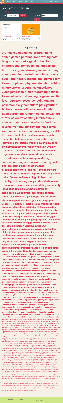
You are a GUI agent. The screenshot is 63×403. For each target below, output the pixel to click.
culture (45, 139)
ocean (4, 290)
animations (18, 265)
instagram (4, 374)
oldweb (56, 210)
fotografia (25, 302)
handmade (45, 367)
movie (31, 216)
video (50, 109)
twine (55, 323)
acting (21, 321)
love (5, 100)
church (8, 374)
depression (48, 355)
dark (47, 295)
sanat (7, 369)
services (44, 329)
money (19, 235)
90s (49, 146)
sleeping (37, 244)
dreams (24, 256)
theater (52, 319)
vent (46, 317)
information (19, 222)
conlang (4, 366)
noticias (29, 373)
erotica (58, 361)
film (57, 79)
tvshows (32, 238)
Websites (9, 1)
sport (24, 166)
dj (20, 327)
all (10, 250)
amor (51, 290)
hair (56, 350)
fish (12, 254)
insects (29, 334)
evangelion (46, 378)
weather (16, 338)
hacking (36, 203)
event (56, 334)
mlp (40, 219)
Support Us (31, 1)
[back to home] (3, 2)
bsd (25, 343)
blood (16, 376)
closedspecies (42, 359)
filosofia (19, 376)
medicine (35, 267)
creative (39, 216)
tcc (49, 341)
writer (41, 361)
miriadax (10, 383)
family (49, 273)
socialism (49, 338)
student (20, 317)
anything (6, 235)
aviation (47, 354)
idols (53, 376)
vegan (37, 380)
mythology (6, 284)
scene (28, 185)
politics (54, 92)
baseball (50, 329)
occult (45, 241)
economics (35, 341)
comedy (49, 192)
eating (7, 348)
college (41, 325)
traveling (5, 292)
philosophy (22, 83)
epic (39, 338)
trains (28, 325)
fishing (10, 345)
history (21, 79)
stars (34, 295)
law (12, 297)
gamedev (48, 96)
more (42, 378)
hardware (31, 336)
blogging (48, 100)
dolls (41, 247)
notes (51, 362)
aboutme (14, 173)
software (7, 162)
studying (30, 290)
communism (15, 302)
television (17, 250)
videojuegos (32, 96)
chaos (28, 371)
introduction (23, 281)
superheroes (22, 364)
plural (24, 347)
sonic (49, 177)
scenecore (20, 304)
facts (18, 380)
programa (4, 352)
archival (38, 388)
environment (39, 323)
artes (55, 329)
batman (28, 366)
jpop (10, 321)
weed (26, 336)
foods (30, 299)
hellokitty (36, 314)
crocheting (29, 357)
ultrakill (49, 369)
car (30, 314)
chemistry (16, 321)
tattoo (3, 359)
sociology (44, 340)
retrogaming (56, 327)
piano (53, 284)
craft (8, 297)
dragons (40, 281)
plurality (24, 327)
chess (13, 273)
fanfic (9, 262)
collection (16, 327)
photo (17, 254)
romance (6, 254)
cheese (26, 383)
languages (8, 189)
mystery (44, 270)
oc (47, 113)
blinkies (52, 228)
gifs (14, 295)
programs (4, 367)
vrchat (3, 378)
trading (44, 334)
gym (4, 262)
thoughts (44, 206)
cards (12, 362)
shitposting (8, 355)
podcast (5, 309)
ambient (18, 352)
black (9, 380)
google (33, 378)
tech (21, 92)
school (36, 100)
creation (20, 350)
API (52, 399)
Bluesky (21, 399)
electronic (26, 319)
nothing (45, 232)
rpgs (11, 309)
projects (6, 241)
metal (23, 169)
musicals (22, 284)
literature (8, 83)
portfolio (29, 74)
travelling (50, 312)
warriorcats (50, 334)
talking (56, 359)
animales (15, 334)
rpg (50, 173)
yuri (3, 265)
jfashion (48, 287)
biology (30, 210)
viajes (50, 376)
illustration (33, 109)
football (30, 150)
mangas (4, 343)
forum (8, 338)
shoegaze (25, 367)
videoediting (23, 334)
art (5, 39)
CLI (46, 399)
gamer (10, 334)
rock (15, 181)
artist (23, 158)
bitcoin (21, 338)
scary (58, 348)
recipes (48, 292)
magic (46, 216)
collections (41, 381)
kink (33, 383)
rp (54, 287)
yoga (29, 327)
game (21, 70)
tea (36, 321)
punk (43, 146)
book (45, 219)
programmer (21, 332)
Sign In (57, 1)
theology (52, 354)
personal (27, 57)
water (16, 357)
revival (44, 374)
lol (57, 297)
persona (4, 334)
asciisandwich (7, 38)
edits (48, 388)
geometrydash (39, 383)
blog (5, 61)
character (42, 364)
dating (55, 381)
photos (53, 196)
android (32, 321)
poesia (43, 355)
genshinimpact (16, 359)
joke (2, 383)
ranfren (19, 390)
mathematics (31, 279)
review (8, 367)
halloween (19, 347)
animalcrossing (22, 381)
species (53, 369)
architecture (8, 213)
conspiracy (49, 348)
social (49, 203)
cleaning (10, 347)
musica (43, 70)
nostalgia (37, 122)
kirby (28, 347)
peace (17, 388)
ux (24, 366)
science (47, 87)
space (10, 135)
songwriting (4, 376)
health (50, 135)
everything (39, 185)
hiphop (28, 297)
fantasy (7, 109)
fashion (45, 61)
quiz (3, 371)
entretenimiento (26, 385)
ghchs (15, 284)
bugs (45, 235)
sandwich (8, 39)
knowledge (42, 348)
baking (43, 143)
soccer (10, 210)
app (12, 267)
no (28, 292)
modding (6, 273)
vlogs (13, 364)
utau (53, 302)
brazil (3, 350)
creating (30, 359)
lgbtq (5, 173)
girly (24, 325)
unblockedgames (17, 378)
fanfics (33, 362)
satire (13, 376)
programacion (31, 87)
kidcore (54, 348)
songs (40, 302)
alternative (7, 222)
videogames (24, 52)
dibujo (39, 369)
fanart (13, 177)
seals (27, 364)
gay (51, 200)
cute (5, 79)
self (26, 388)
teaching (48, 279)
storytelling (19, 206)
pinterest (39, 304)
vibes (37, 371)
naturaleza (30, 387)
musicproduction (24, 362)
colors (20, 345)
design (50, 65)
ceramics (54, 355)
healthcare (25, 345)
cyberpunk (36, 200)
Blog (49, 399)
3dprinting (38, 336)
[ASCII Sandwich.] (12, 29)
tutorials (42, 362)
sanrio (16, 166)
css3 (35, 383)
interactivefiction (36, 381)
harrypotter (21, 357)
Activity (20, 1)
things (51, 317)
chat (4, 225)
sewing (23, 181)
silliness (21, 385)
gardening (17, 113)
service (31, 348)
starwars (50, 323)
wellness (21, 354)
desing (34, 380)
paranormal (46, 297)
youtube (51, 105)
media (21, 131)
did (21, 355)
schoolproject (44, 357)
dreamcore (46, 284)
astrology (41, 259)
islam (47, 380)
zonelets (47, 302)
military (9, 376)
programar (5, 336)
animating (54, 374)
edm (8, 343)
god (3, 321)
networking (38, 355)
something (22, 383)
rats (59, 352)
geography (27, 307)
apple (57, 371)
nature (6, 87)
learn (37, 347)
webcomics (24, 192)
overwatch (22, 380)
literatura (55, 314)
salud (31, 338)
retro (11, 100)
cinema (22, 146)
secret (16, 390)
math (5, 139)
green (12, 338)
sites (19, 355)
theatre (14, 241)
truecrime (4, 341)
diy (54, 146)
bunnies (53, 295)
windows (36, 270)
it (38, 206)
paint (22, 390)
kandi (3, 338)
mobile (37, 361)
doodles (13, 369)
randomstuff (10, 378)
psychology (9, 154)
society (54, 361)
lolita (6, 323)
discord (53, 213)
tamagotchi (15, 383)
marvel (49, 259)
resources (10, 281)
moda (24, 216)
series (35, 146)
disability (29, 378)
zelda (53, 378)
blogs (45, 200)
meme (47, 267)
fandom (50, 122)
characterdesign (14, 290)
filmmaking (45, 307)
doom (47, 332)
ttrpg (18, 189)
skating (34, 327)
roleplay (7, 181)
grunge (25, 314)
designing (6, 314)
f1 (24, 321)
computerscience (39, 332)
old (59, 323)
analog (30, 341)
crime (47, 376)
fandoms (39, 210)
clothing (22, 219)
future (56, 376)
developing (23, 387)
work (55, 251)
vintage (6, 200)
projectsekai (31, 390)
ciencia (31, 385)
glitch (8, 361)
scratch (54, 321)
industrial (36, 376)
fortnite (12, 287)
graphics (7, 150)
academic (49, 361)
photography (11, 65)
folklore (37, 362)
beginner (18, 387)
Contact (42, 400)
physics (23, 228)
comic (40, 113)
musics (54, 371)
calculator (35, 374)
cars (36, 131)
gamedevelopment (11, 247)
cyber (27, 329)
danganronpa (20, 297)
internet (41, 118)
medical (9, 340)
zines (21, 185)
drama (28, 340)
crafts (19, 118)
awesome (5, 319)
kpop (12, 79)
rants (56, 354)
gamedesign (30, 276)
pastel (46, 325)
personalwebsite (10, 228)
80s (3, 323)
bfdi (53, 297)
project (39, 213)
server (37, 366)
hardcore (45, 345)
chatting (4, 340)
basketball (7, 206)
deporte (32, 323)
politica (13, 390)
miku (14, 336)
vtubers (33, 325)
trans (40, 169)
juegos (20, 232)
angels (35, 343)
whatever (5, 327)
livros (6, 321)
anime (6, 57)
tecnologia (26, 244)
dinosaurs (18, 314)
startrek (3, 369)
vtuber (56, 203)
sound (39, 340)
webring (50, 387)
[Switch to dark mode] (61, 1)
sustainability (41, 354)
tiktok (13, 340)
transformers (13, 319)
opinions (20, 388)
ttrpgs (29, 222)
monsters (50, 340)
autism (48, 247)
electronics (40, 189)
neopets (3, 385)
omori (41, 317)
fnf (39, 284)
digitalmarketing (29, 352)
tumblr (51, 332)
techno (35, 338)
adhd (31, 374)
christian (15, 350)
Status (56, 399)
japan (53, 216)
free (42, 267)
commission (51, 373)
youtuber (41, 373)
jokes (45, 388)
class (23, 376)
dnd (4, 166)
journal (7, 127)
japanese (41, 238)
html (28, 92)
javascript (33, 196)
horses (10, 327)
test (4, 135)
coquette (21, 273)
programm (6, 383)
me (15, 162)
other (55, 247)
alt (37, 295)
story (31, 181)
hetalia (38, 357)
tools (4, 317)
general (43, 352)
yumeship (5, 329)
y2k (52, 113)
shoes (14, 347)
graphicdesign (10, 169)
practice (34, 367)
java (9, 341)
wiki (34, 259)
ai (3, 118)
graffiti (3, 355)
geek (36, 369)
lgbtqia (57, 336)
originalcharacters (21, 200)
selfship (54, 364)
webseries (51, 350)
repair (58, 381)
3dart (45, 361)
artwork (16, 343)
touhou (22, 279)
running (48, 299)
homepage (4, 347)
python (5, 276)
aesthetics (38, 192)
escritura (16, 367)
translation (14, 332)
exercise (43, 380)
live (51, 364)
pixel (4, 297)
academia (32, 347)
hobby (34, 287)
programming (42, 52)
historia (58, 319)
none (47, 309)
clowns (23, 323)
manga (6, 74)
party (6, 378)
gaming (34, 61)
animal (8, 371)
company (38, 367)
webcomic (9, 131)
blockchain (51, 367)
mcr (55, 325)
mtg (34, 366)
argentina (8, 388)
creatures (51, 381)
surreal (35, 354)
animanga (53, 341)
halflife (24, 388)
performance (14, 366)
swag (25, 299)
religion (34, 173)
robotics (23, 309)
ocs (38, 74)
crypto (30, 241)
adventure (20, 287)
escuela (38, 329)
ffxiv (26, 304)
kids (46, 366)
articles (29, 367)
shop (14, 219)
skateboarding (46, 262)
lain (32, 262)
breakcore (6, 302)
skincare (51, 336)
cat (29, 146)
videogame (9, 92)
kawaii (26, 122)
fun (33, 83)
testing (12, 232)
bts (12, 314)
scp (26, 376)
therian (21, 336)
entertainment (50, 181)
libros (25, 251)
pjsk (53, 292)
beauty (44, 196)
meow (24, 295)
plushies (55, 299)
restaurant (15, 345)
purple (39, 343)
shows (21, 150)
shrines (3, 362)
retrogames (4, 354)
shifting (40, 385)
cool (20, 177)
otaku (47, 352)
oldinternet (19, 373)
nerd (10, 336)
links (35, 284)
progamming (7, 312)
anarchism (33, 319)
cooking (29, 118)
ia (6, 373)
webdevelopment (16, 276)
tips (26, 387)
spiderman (42, 366)
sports (16, 87)
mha (50, 378)
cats (54, 57)
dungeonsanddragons (47, 383)
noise (35, 299)
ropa (36, 340)
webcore (6, 203)
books (24, 61)
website (33, 143)
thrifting (50, 345)
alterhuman (51, 357)
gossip (17, 381)
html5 (45, 244)
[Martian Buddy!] (31, 29)
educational (11, 317)
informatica (54, 219)
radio (54, 222)
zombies (9, 387)
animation (38, 65)
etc (17, 143)
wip (51, 235)
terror (24, 350)
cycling (52, 359)
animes (22, 241)
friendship (36, 348)
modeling (41, 341)
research (6, 238)
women (55, 352)
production (48, 304)
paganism (38, 378)
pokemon (8, 105)
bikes (42, 369)
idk (44, 109)
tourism (12, 348)
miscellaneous (42, 387)
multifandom (46, 381)
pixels (15, 279)
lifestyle (39, 166)
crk (42, 367)
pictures (19, 307)
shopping (32, 219)
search (3, 348)
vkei (31, 292)
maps (26, 341)
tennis (22, 352)
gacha (7, 357)
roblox (55, 83)
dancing (16, 262)
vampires (48, 251)
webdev (48, 321)
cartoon (48, 265)
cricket (52, 347)
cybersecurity (31, 235)
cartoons (19, 109)
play (32, 366)
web (19, 100)
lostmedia (12, 371)
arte (14, 70)
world (46, 341)
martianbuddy (26, 38)
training (27, 374)
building (56, 357)
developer (26, 270)
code (39, 39)
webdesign (31, 206)
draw (6, 325)
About (36, 399)
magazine (14, 355)
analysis (57, 347)
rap (29, 267)
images (51, 325)
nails (17, 354)
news (42, 135)
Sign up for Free (49, 1)
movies (14, 61)
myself (45, 290)
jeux (18, 383)
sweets (3, 373)
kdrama (16, 341)
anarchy (47, 362)
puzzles (28, 273)
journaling (8, 143)
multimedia (29, 332)
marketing (43, 158)
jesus (10, 323)
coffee (53, 206)
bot (9, 369)
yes (59, 338)
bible (46, 347)
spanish (37, 292)
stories (24, 143)
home (19, 299)
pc (37, 325)
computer (20, 213)
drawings (6, 267)
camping (17, 369)
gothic (56, 259)
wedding (26, 348)
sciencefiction (11, 354)
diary (19, 105)
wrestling (33, 302)
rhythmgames (35, 373)
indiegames (36, 297)
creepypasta (7, 270)
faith (6, 387)
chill (36, 345)
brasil (30, 309)
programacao (9, 350)
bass (55, 380)
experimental (41, 228)
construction (12, 329)
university (35, 359)
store (14, 323)
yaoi (25, 238)
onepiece (17, 362)
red (46, 385)
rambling (27, 381)
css (9, 166)
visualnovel (30, 343)
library (13, 352)
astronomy (40, 225)
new (59, 376)
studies (3, 387)
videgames (35, 387)
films (52, 127)
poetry (54, 74)
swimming (43, 338)
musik (10, 385)
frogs (31, 354)
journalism (37, 273)
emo (29, 131)
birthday (52, 270)
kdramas (12, 357)
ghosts (19, 361)
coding (54, 70)
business (33, 135)
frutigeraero (8, 244)
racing (16, 348)
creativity (46, 162)
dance (15, 158)
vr (39, 256)
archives (55, 362)
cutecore (29, 139)
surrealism (26, 338)
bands (43, 343)
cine (55, 290)
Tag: (37, 15)
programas (4, 345)
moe (25, 371)
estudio (47, 364)
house (15, 380)
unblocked (49, 327)
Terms (37, 400)
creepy (19, 329)
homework (25, 355)
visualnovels (7, 256)
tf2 (14, 307)
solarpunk (57, 373)
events (24, 254)
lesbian (48, 314)
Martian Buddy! (26, 36)
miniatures (4, 388)
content (12, 367)
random (30, 113)
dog (48, 276)
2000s (27, 100)
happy (46, 387)
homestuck (48, 150)
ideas (12, 341)
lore (46, 213)
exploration (13, 381)
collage (53, 307)
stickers (19, 319)
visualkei (8, 381)
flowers (48, 210)
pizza (29, 284)
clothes (41, 177)
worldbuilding (21, 127)
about (37, 232)
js (29, 345)
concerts (15, 361)
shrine (14, 299)
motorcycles (50, 385)
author (11, 343)
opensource (18, 340)
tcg (38, 387)
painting (53, 143)
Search (15, 1)
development (9, 185)
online (23, 290)
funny (56, 173)
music (11, 52)
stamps (9, 265)
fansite (42, 295)
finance (34, 247)
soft (30, 362)
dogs (5, 113)
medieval (21, 348)
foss (34, 361)
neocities (17, 371)
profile (5, 250)
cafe (58, 321)
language (6, 219)
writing (46, 57)
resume (28, 259)
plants (43, 173)
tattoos (54, 338)
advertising (51, 380)
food (18, 39)
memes (7, 122)
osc (54, 279)
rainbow (30, 383)
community (53, 185)
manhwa (35, 317)
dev (25, 317)
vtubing (57, 378)
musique (49, 374)
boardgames (7, 307)
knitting (32, 251)
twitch (12, 304)
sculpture (41, 347)
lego (39, 334)
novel (40, 321)
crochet (12, 146)
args (27, 321)
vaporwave (28, 225)
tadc (53, 383)
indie (31, 166)
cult (18, 385)
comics (25, 65)
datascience (4, 390)
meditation (46, 373)
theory (37, 364)
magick (56, 383)
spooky (31, 381)
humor (33, 281)
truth (17, 364)
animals (48, 79)
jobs (53, 387)
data (29, 295)
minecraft (16, 96)
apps (37, 262)
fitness (19, 225)
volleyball (36, 307)
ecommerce (40, 319)
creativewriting (10, 373)
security (22, 292)
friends (24, 173)
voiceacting (29, 361)
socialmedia (41, 312)
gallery (48, 281)
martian (12, 39)
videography (41, 327)
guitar (5, 177)
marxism (6, 380)
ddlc (14, 388)
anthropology (45, 350)
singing (11, 225)
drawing (31, 70)
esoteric (4, 364)
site (40, 235)
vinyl (15, 373)
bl (57, 292)
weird (23, 196)
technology (35, 79)
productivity (14, 387)
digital (5, 232)
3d (14, 150)
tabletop (32, 340)
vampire (20, 367)
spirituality (16, 203)
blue (51, 309)
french (8, 366)
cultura (55, 340)
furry (45, 74)
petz (30, 355)
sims (41, 374)
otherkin (40, 345)
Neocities (4, 399)
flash (55, 332)
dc (17, 336)
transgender (53, 256)
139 (39, 38)
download (35, 390)
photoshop (26, 390)
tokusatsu (9, 390)
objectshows (7, 295)
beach (26, 380)
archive (21, 154)
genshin (40, 254)
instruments (4, 381)
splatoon (17, 270)
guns (49, 366)
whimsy (56, 273)
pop (3, 325)
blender (41, 287)
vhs (56, 343)
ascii (16, 39)
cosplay (16, 216)
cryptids (24, 361)
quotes (48, 359)
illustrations (20, 366)
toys (28, 262)
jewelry (16, 309)
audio (19, 295)
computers (31, 105)
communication (42, 371)
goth (38, 150)
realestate (19, 325)
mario (18, 323)
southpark (45, 336)
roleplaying (14, 292)
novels (5, 287)
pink (42, 105)
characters (50, 169)
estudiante (26, 354)
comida (47, 154)
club (11, 388)
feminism (5, 304)
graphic (36, 309)
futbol (4, 259)
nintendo (37, 222)
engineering (9, 192)
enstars (9, 352)
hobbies (27, 203)
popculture (7, 279)
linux (51, 118)
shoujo (21, 371)
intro (25, 267)
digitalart (34, 162)
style (43, 292)
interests (25, 247)
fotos (12, 380)
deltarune (27, 189)
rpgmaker (9, 364)
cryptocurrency (42, 376)
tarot (22, 259)
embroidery (30, 380)
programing (40, 92)
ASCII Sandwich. (7, 36)
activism (32, 304)
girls (28, 323)
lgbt (54, 162)
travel (5, 96)
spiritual (7, 385)
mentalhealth (13, 259)
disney (26, 373)
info (14, 235)
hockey (53, 343)
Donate (42, 399)
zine (4, 281)
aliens (56, 262)
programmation (27, 369)
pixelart (6, 158)
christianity (6, 299)
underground (32, 371)
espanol (57, 380)
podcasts (21, 343)
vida (54, 345)
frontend (43, 385)
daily (46, 369)
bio (44, 273)
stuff (11, 139)
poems (40, 251)
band (49, 238)
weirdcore (30, 213)
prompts (41, 388)
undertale (7, 216)
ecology (32, 329)
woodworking (30, 388)
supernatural (6, 332)
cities (35, 388)
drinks (51, 388)
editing (31, 169)
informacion (49, 371)
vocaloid (55, 131)
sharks (47, 319)
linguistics (33, 256)
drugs (22, 359)
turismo (51, 352)
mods (34, 357)
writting (32, 345)
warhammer (35, 385)
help (23, 329)
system (17, 256)
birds (52, 232)
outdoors (22, 312)
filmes (15, 312)
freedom (48, 343)
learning (44, 131)
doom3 (25, 39)
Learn (25, 1)
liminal (25, 359)
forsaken (56, 367)
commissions (34, 154)
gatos (31, 228)
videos (9, 118)
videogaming (33, 350)
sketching (21, 341)
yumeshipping (22, 374)
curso (33, 355)
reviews (14, 196)
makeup (32, 158)
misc (44, 321)
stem (3, 380)
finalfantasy (14, 385)
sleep (17, 244)
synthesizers (30, 376)
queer (17, 122)
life (57, 96)
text (28, 350)
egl (49, 347)
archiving (54, 388)
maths (57, 317)
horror (6, 70)
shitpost (32, 369)
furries (38, 241)
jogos (23, 262)
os (5, 371)
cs (23, 373)
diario (54, 385)
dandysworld (53, 366)
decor (21, 369)
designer (57, 385)
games (15, 57)
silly (52, 139)
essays (44, 256)
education (43, 83)
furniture (4, 361)
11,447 (19, 38)
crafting (47, 222)
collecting (32, 254)
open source (10, 399)
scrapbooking (36, 352)
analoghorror (9, 359)
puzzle (48, 254)
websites (29, 232)
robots (41, 279)
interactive (41, 276)
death (42, 309)
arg (57, 113)
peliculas (28, 265)
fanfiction (21, 135)
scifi (4, 146)
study (5, 196)
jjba (11, 361)
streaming (30, 177)
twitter (40, 380)
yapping (39, 350)
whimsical (24, 378)
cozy (29, 317)
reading (17, 74)
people (23, 340)
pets (4, 210)
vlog (42, 314)
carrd (28, 287)
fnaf (43, 203)
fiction (19, 139)
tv (33, 127)
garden (3, 357)
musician (56, 387)
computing (12, 325)
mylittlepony (32, 364)
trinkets (35, 334)
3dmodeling (31, 312)
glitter (57, 369)
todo (39, 374)
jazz (45, 323)
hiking (36, 265)
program (23, 162)
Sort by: (4, 15)
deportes (38, 290)
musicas (8, 362)
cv (25, 357)
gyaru (41, 265)
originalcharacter (14, 374)
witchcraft (17, 238)
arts (37, 139)
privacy (41, 299)
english (18, 267)
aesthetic (42, 127)
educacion (20, 210)
